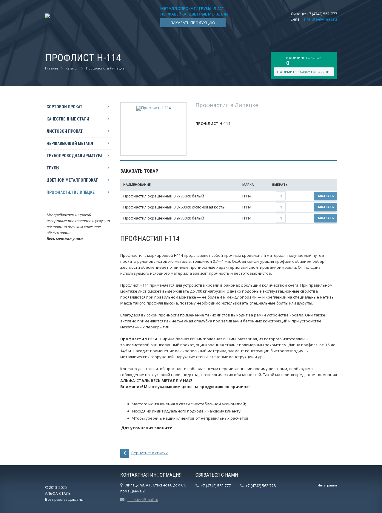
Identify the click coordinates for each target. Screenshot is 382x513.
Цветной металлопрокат (72, 180)
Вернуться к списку (149, 452)
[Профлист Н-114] (153, 107)
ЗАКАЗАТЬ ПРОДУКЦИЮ (193, 22)
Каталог (72, 68)
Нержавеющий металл (70, 143)
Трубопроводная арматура (74, 155)
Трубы (53, 168)
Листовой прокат (65, 131)
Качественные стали (68, 119)
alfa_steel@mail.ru (320, 19)
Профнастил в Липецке (105, 68)
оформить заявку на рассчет (304, 71)
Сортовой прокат (64, 106)
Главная (51, 68)
